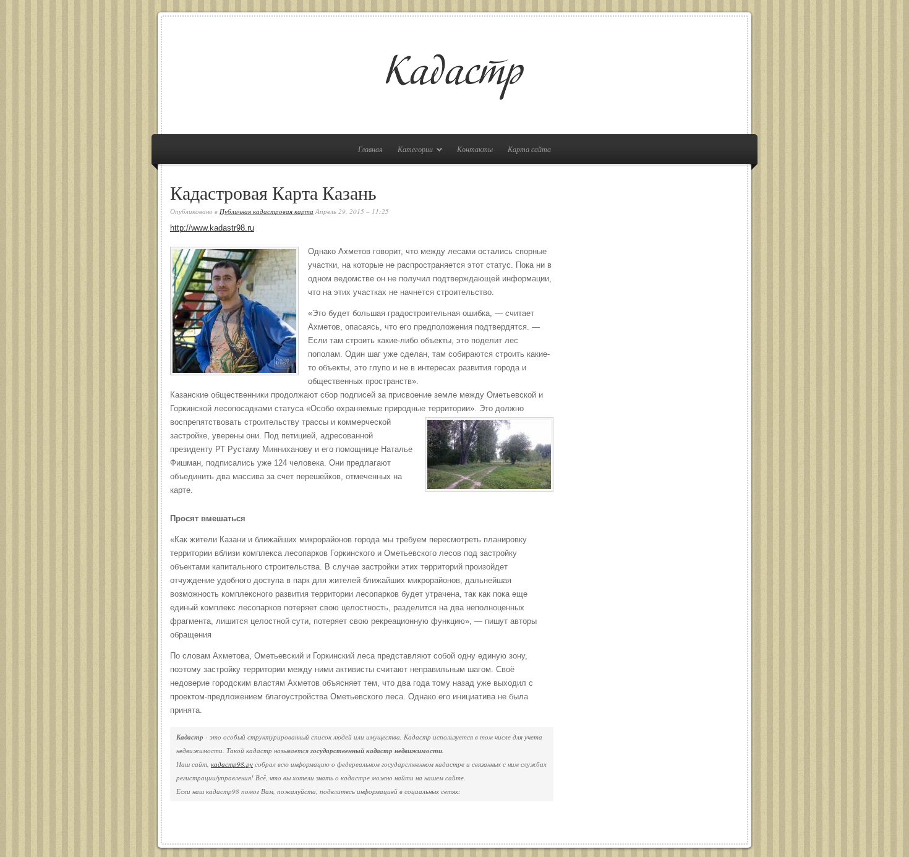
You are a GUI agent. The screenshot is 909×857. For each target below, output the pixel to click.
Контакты (475, 149)
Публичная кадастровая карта (267, 211)
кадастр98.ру (232, 764)
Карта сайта (529, 149)
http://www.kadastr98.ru (212, 227)
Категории (412, 151)
